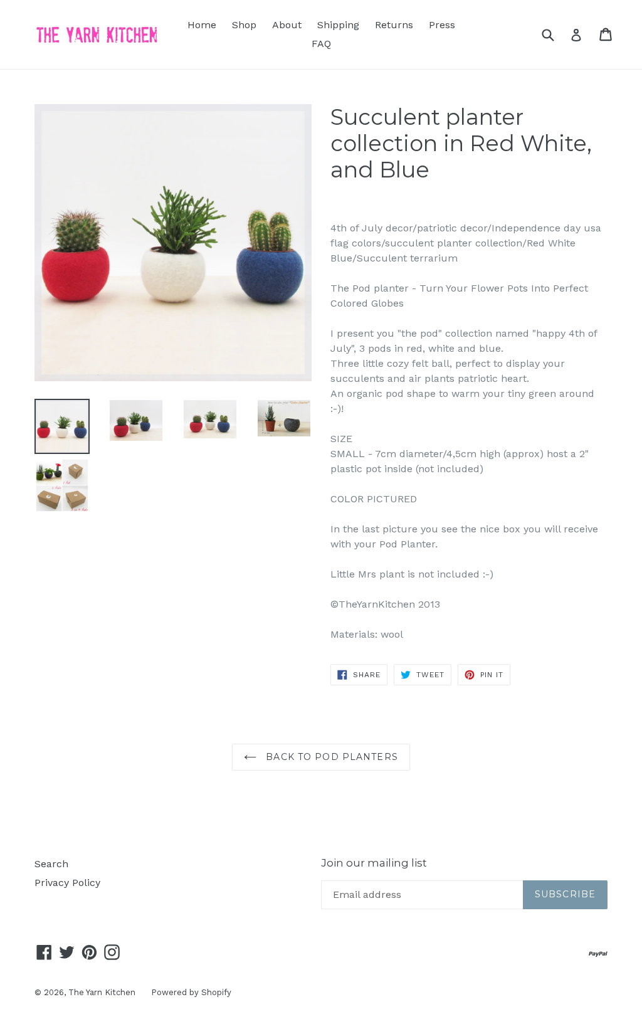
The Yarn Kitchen (101, 992)
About (287, 25)
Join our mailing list (374, 863)
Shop (244, 25)
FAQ (321, 44)
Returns (394, 25)
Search (51, 864)
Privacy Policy (67, 883)
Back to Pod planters (330, 756)
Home (201, 25)
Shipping (338, 25)
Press (442, 25)
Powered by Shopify (191, 992)
